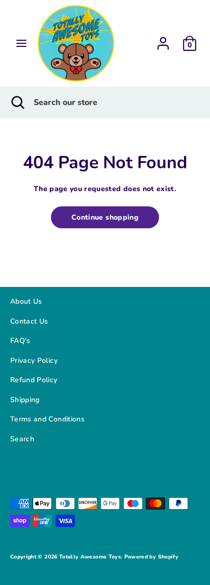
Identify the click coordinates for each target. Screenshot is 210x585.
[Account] (163, 40)
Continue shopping (105, 217)
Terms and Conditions (47, 419)
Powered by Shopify (151, 557)
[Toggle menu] (21, 43)
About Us (26, 301)
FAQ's (20, 340)
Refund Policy (34, 380)
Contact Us (29, 321)
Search (22, 439)
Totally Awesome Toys (90, 557)
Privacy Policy (34, 360)
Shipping (25, 400)
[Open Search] (17, 102)
